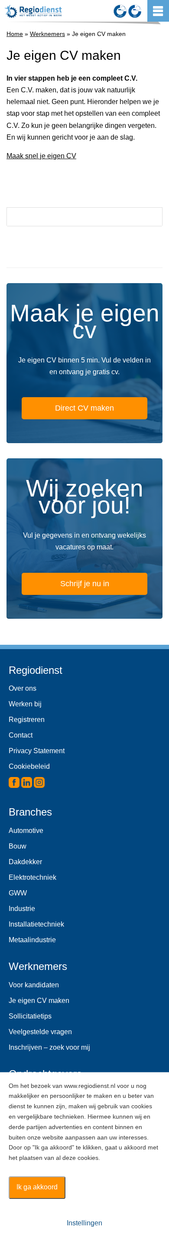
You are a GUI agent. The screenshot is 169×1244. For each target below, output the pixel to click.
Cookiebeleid (29, 766)
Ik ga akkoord (37, 1187)
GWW (18, 893)
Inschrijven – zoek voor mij (49, 1047)
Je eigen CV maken (39, 1000)
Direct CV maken (84, 408)
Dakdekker (25, 861)
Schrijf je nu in (84, 583)
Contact (20, 735)
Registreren (27, 719)
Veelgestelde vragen (40, 1031)
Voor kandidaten (34, 985)
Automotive (26, 830)
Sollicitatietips (30, 1016)
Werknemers (47, 33)
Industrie (22, 908)
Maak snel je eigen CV (41, 156)
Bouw (17, 846)
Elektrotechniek (32, 877)
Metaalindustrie (32, 940)
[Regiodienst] (33, 11)
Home (14, 33)
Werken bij (25, 704)
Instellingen (84, 1223)
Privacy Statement (37, 750)
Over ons (22, 688)
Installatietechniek (36, 924)
